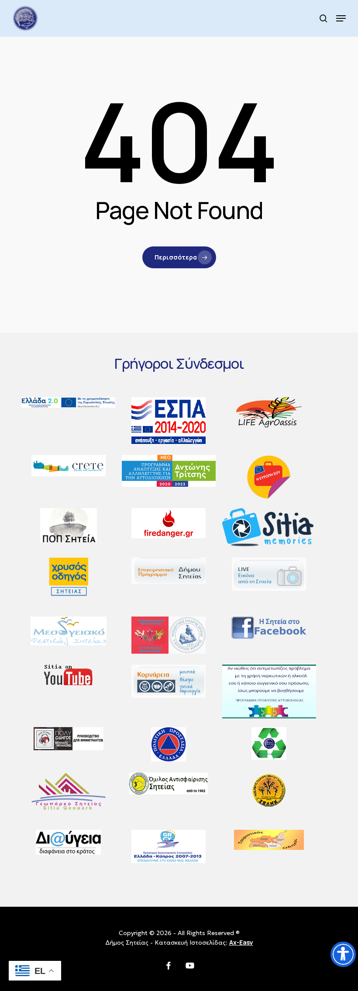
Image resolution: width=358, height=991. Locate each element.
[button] (341, 18)
